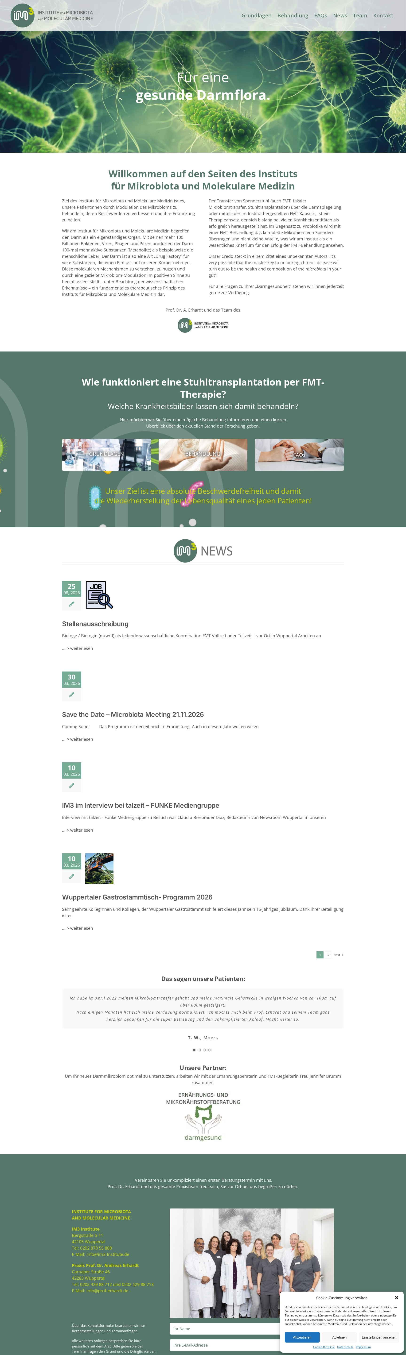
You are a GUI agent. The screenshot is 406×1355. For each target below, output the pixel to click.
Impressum (363, 1347)
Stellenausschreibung (90, 597)
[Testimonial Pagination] (194, 1056)
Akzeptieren (302, 1337)
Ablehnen (339, 1337)
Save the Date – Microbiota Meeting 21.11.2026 (133, 714)
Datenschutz (345, 1347)
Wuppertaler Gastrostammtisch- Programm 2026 (87, 871)
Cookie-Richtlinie (324, 1347)
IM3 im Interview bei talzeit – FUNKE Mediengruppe (140, 805)
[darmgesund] (203, 1099)
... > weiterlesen (77, 648)
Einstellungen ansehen (379, 1337)
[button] (396, 1297)
